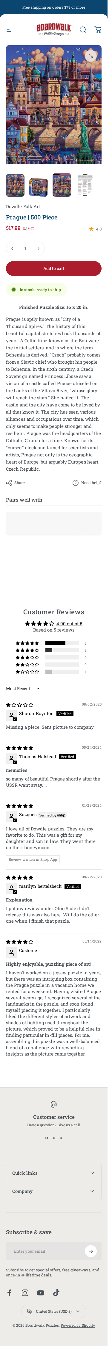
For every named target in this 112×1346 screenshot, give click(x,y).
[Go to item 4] (85, 185)
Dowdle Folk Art (23, 206)
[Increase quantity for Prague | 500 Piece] (38, 248)
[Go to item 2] (38, 187)
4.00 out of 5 (69, 623)
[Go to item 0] (15, 185)
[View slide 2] (53, 1137)
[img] (19, 705)
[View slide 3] (61, 1137)
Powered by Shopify (78, 1325)
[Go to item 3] (62, 185)
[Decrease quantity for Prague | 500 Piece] (12, 248)
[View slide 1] (46, 1137)
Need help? (91, 482)
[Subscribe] (91, 1251)
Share (19, 482)
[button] (28, 643)
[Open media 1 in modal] (91, 56)
